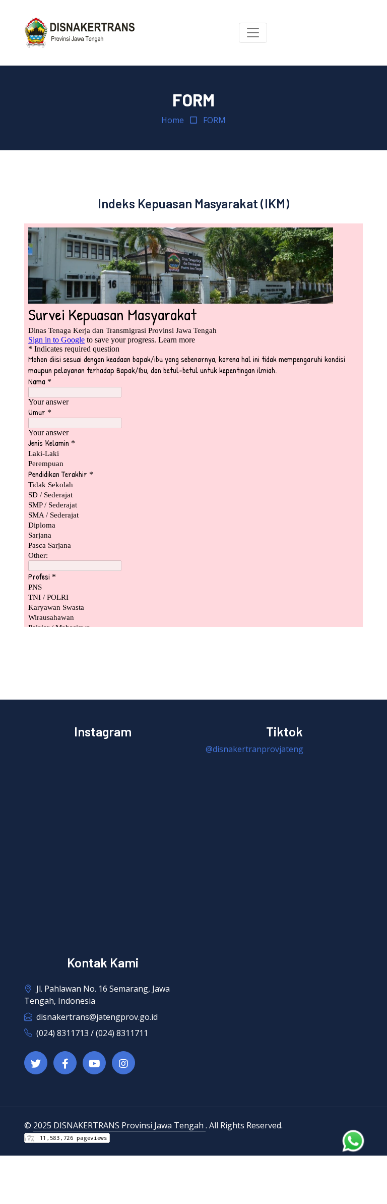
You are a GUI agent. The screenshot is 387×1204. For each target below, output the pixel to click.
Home (172, 120)
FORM (214, 120)
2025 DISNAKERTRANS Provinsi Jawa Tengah (119, 1125)
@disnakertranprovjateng (254, 749)
